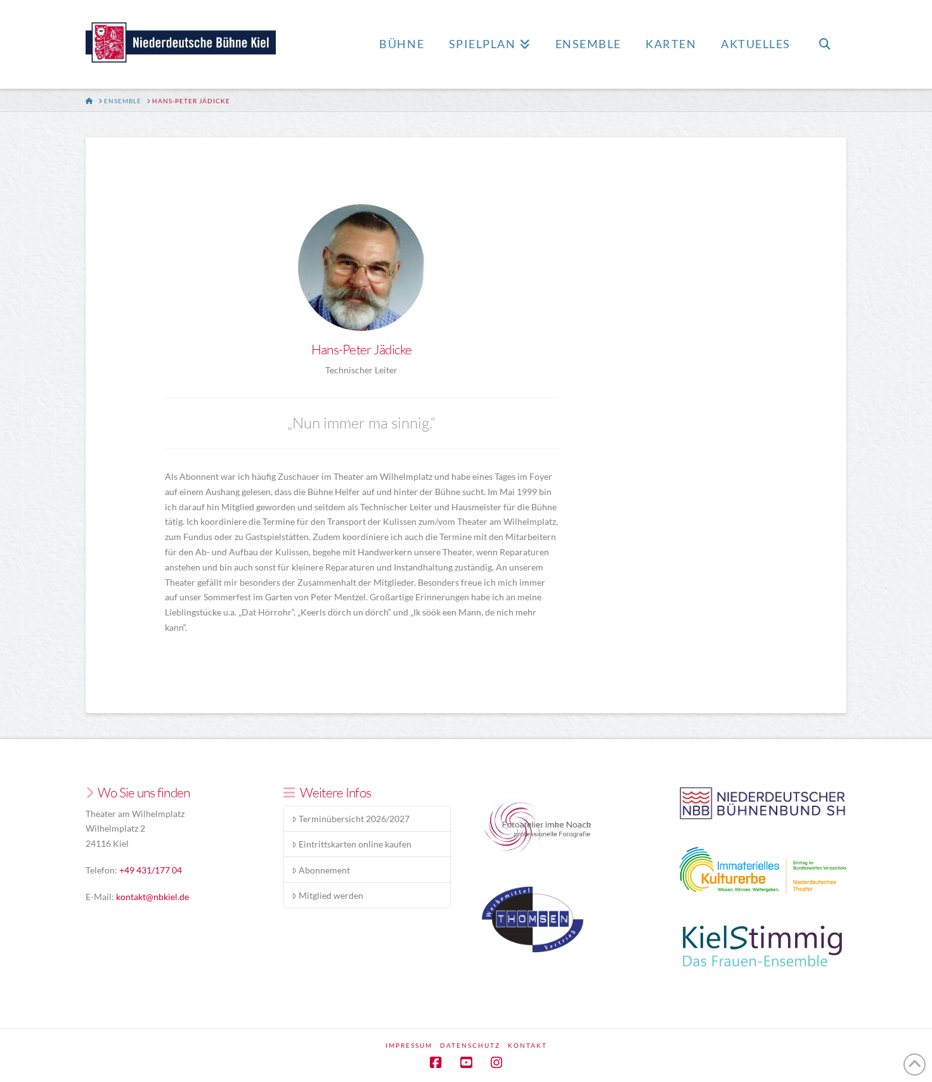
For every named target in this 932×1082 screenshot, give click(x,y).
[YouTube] (466, 1062)
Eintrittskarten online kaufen (355, 844)
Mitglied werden (331, 895)
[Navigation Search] (824, 44)
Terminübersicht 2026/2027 (354, 818)
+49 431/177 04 (150, 870)
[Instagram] (496, 1062)
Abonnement (324, 870)
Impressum (408, 1045)
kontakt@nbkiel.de (152, 896)
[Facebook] (435, 1062)
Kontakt (527, 1045)
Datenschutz (470, 1045)
